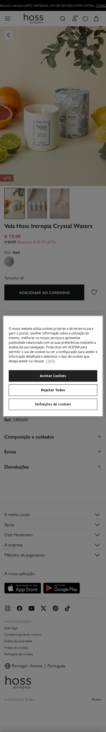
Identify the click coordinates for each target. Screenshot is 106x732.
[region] (53, 366)
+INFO (50, 361)
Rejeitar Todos (53, 390)
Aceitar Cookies (53, 376)
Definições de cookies (53, 404)
